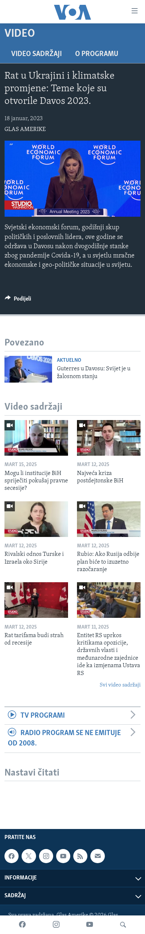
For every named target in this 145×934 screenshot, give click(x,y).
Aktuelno (69, 360)
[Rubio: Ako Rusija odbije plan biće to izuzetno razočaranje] (109, 519)
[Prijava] (97, 856)
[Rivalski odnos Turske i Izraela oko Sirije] (36, 519)
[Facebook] (22, 924)
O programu (96, 54)
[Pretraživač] (123, 924)
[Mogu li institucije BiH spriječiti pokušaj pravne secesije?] (36, 438)
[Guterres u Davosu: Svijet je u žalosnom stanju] (28, 369)
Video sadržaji (36, 54)
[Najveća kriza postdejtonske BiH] (109, 438)
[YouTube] (89, 924)
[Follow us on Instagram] (46, 856)
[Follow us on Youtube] (63, 856)
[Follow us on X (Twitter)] (29, 856)
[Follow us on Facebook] (11, 856)
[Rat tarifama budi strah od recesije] (36, 600)
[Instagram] (56, 924)
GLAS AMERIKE (25, 129)
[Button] (18, 301)
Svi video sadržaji (120, 685)
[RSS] (80, 856)
